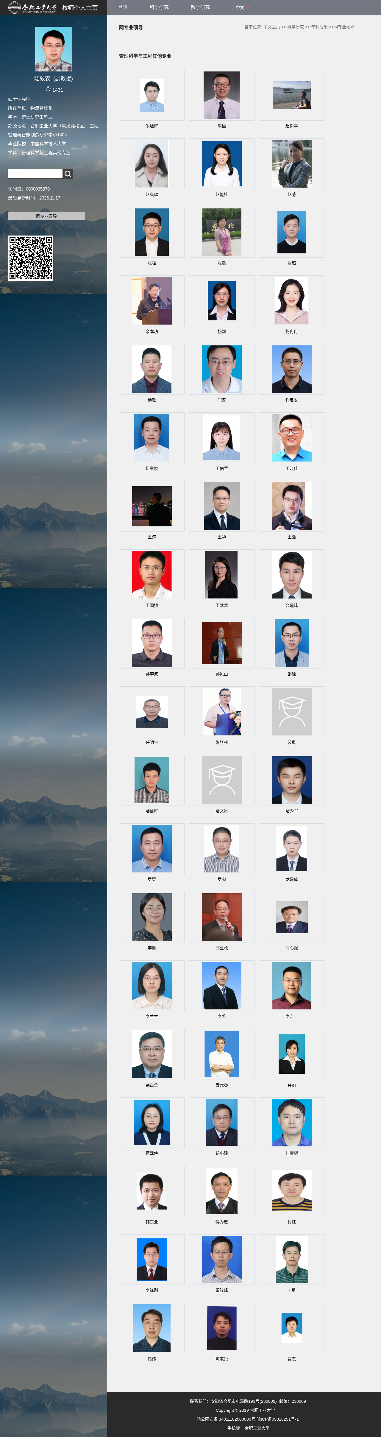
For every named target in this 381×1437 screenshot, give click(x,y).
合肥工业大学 (257, 1428)
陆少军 (291, 810)
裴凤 (292, 742)
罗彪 (222, 879)
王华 (222, 536)
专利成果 (319, 26)
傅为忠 (222, 1221)
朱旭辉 (152, 126)
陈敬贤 (222, 1358)
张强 (152, 263)
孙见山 (222, 673)
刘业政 (222, 947)
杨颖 (222, 331)
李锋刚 (152, 1290)
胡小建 (222, 1153)
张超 (292, 263)
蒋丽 (292, 1084)
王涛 (152, 536)
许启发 (291, 400)
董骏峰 (222, 1290)
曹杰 (292, 1358)
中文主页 (271, 26)
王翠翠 (222, 605)
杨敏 (152, 400)
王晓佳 (291, 468)
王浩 (292, 536)
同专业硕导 (46, 216)
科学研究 (159, 7)
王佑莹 (222, 468)
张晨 (222, 263)
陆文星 (222, 810)
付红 (292, 1221)
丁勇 (292, 1290)
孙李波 (152, 673)
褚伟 (152, 1358)
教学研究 (200, 7)
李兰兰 (152, 1016)
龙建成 (291, 879)
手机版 (233, 1428)
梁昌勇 (152, 1084)
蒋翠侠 (152, 1153)
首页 (123, 7)
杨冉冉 (291, 331)
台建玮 (291, 605)
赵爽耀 (152, 194)
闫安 (222, 400)
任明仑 (152, 742)
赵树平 (291, 126)
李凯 (222, 1016)
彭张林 (222, 742)
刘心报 (291, 947)
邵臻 (292, 673)
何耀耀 (291, 1153)
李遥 (152, 947)
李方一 (291, 1016)
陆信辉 (152, 810)
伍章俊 (152, 468)
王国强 (152, 605)
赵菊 (292, 194)
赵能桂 (222, 194)
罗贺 (152, 879)
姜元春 (222, 1084)
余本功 (152, 331)
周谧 (222, 126)
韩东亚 (152, 1221)
